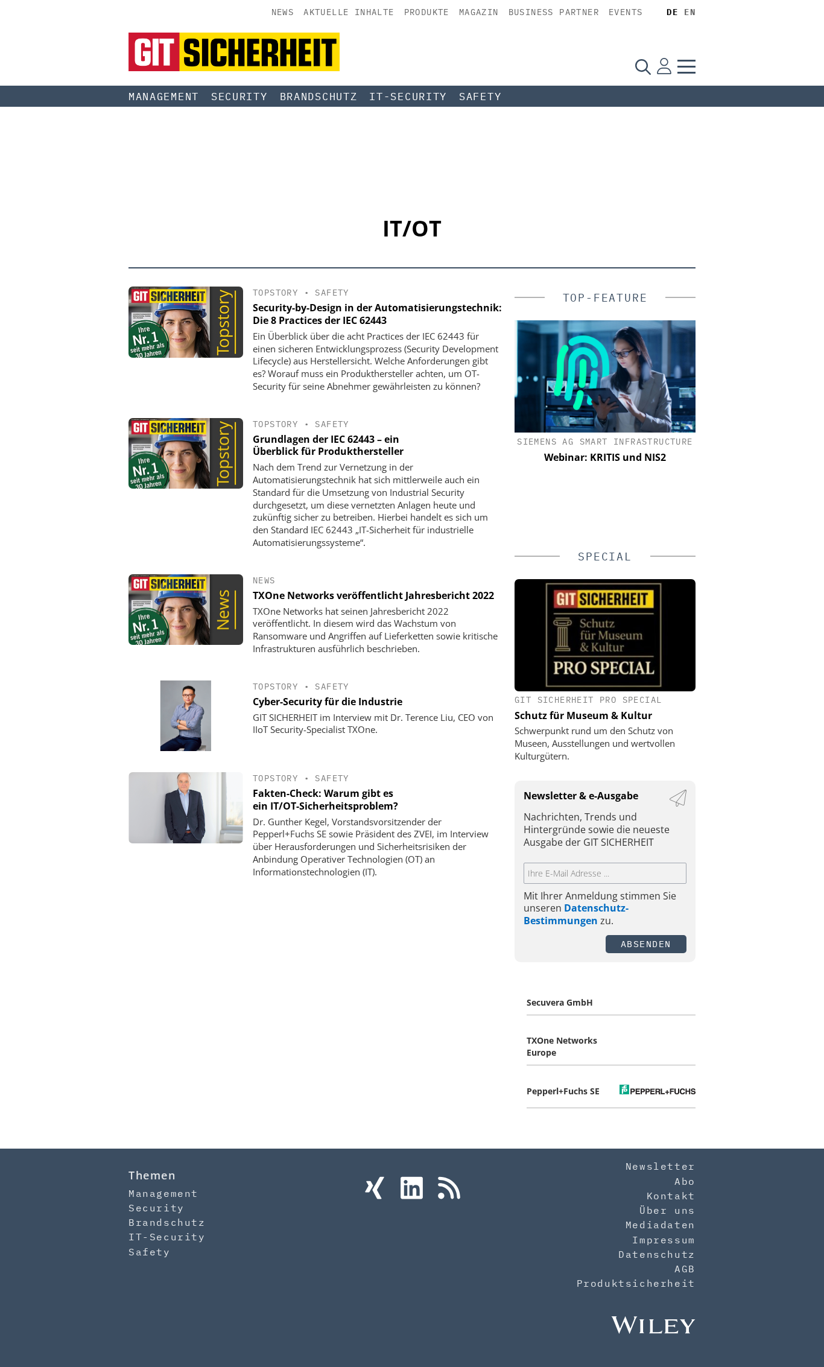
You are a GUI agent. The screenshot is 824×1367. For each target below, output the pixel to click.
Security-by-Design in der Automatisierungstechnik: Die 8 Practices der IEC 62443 (377, 314)
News (282, 12)
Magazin (479, 12)
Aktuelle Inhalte (348, 12)
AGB (685, 1269)
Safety (480, 96)
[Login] (664, 66)
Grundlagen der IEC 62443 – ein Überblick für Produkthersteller (328, 445)
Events (625, 12)
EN (690, 12)
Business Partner (554, 12)
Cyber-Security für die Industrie (327, 701)
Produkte (426, 12)
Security (239, 96)
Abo (685, 1181)
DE (672, 12)
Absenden (646, 944)
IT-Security (408, 96)
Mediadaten (661, 1225)
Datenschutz (657, 1254)
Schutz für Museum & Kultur (583, 715)
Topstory (275, 292)
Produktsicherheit (636, 1283)
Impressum (663, 1240)
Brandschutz (319, 96)
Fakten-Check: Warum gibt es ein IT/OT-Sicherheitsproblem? (325, 800)
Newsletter (661, 1166)
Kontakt (671, 1196)
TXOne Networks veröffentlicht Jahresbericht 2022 (373, 595)
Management (163, 96)
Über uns (667, 1210)
